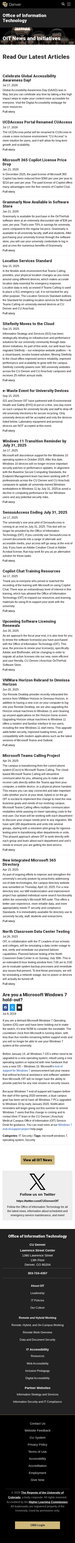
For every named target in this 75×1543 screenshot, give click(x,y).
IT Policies (37, 1300)
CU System (38, 1437)
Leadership (37, 1293)
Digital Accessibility (37, 1378)
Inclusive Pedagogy (37, 1370)
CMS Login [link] (37, 1525)
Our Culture (37, 1307)
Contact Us (37, 1423)
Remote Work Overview (37, 1332)
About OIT (37, 1285)
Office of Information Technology (24, 18)
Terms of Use (37, 1451)
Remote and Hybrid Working (37, 1317)
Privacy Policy (37, 1444)
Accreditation (37, 1466)
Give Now (37, 1480)
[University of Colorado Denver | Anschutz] (12, 4)
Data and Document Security (37, 1339)
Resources (37, 1356)
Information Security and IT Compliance (37, 1401)
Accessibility (37, 1458)
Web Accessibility (37, 1363)
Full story (9, 111)
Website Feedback (38, 1430)
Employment (37, 1473)
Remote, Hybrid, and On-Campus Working (38, 1325)
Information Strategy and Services (37, 1394)
